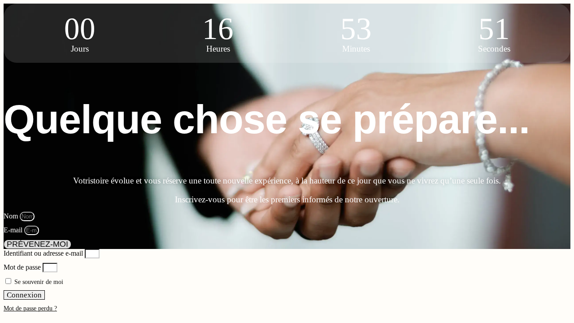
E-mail (14, 230)
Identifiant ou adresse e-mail (43, 253)
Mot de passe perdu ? (30, 308)
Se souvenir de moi (38, 282)
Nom (12, 216)
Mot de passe (22, 267)
